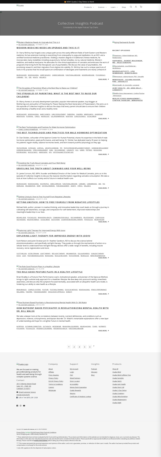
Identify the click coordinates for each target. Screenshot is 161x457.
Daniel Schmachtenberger (28, 129)
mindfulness (89, 114)
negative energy (33, 220)
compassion (99, 217)
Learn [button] (113, 7)
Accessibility (74, 384)
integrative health (60, 328)
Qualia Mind (116, 372)
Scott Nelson (22, 253)
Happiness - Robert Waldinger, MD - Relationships (127, 61)
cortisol (40, 148)
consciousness (80, 116)
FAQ (71, 375)
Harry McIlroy (45, 75)
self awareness (76, 217)
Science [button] (101, 7)
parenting (71, 114)
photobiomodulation (35, 256)
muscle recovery (61, 256)
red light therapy (58, 253)
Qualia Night (116, 403)
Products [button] (88, 7)
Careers (51, 387)
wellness (42, 77)
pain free (29, 292)
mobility (69, 292)
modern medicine (88, 75)
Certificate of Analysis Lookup (80, 396)
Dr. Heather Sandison (27, 45)
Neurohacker (22, 75)
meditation (21, 116)
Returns (72, 393)
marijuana (20, 186)
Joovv (19, 256)
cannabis (20, 77)
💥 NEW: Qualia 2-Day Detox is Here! (79, 2)
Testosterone (22, 148)
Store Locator (75, 381)
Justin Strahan (33, 253)
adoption (69, 116)
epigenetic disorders (44, 328)
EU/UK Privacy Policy (56, 381)
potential (30, 116)
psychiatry (21, 328)
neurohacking (33, 75)
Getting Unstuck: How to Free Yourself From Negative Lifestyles (58, 202)
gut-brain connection (33, 326)
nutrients (102, 326)
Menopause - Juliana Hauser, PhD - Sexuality (126, 80)
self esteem (55, 220)
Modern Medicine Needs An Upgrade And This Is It (48, 48)
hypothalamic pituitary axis (63, 152)
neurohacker (99, 220)
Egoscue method (71, 290)
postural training (57, 290)
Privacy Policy (53, 378)
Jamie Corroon (55, 184)
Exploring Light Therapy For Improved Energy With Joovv (53, 236)
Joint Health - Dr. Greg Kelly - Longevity (127, 89)
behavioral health (45, 217)
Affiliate (51, 372)
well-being (21, 292)
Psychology (32, 217)
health (35, 77)
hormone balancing (24, 150)
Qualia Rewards (75, 390)
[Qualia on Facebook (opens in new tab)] (17, 405)
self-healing (21, 220)
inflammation (30, 186)
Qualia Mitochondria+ (120, 396)
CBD (30, 77)
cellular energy (84, 253)
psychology (30, 328)
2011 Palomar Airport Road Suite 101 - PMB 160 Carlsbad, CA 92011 (26, 386)
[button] (131, 7)
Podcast (94, 369)
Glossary (94, 372)
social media (91, 116)
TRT (61, 148)
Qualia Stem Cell (118, 387)
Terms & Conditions (56, 384)
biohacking (98, 150)
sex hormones (59, 150)
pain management (63, 186)
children (79, 114)
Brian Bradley (22, 290)
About (51, 369)
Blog (92, 375)
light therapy (45, 253)
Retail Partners (75, 378)
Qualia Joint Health (119, 384)
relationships (88, 217)
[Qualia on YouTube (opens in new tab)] (24, 405)
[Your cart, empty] (141, 7)
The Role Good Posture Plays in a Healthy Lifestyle (50, 272)
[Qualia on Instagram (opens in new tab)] (20, 405)
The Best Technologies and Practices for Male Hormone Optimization (62, 132)
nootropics (44, 184)
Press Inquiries (54, 375)
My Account (74, 369)
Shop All (115, 369)
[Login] (136, 7)
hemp (39, 186)
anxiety (73, 186)
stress (37, 116)
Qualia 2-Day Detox (119, 390)
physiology (88, 220)
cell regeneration (58, 116)
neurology (45, 116)
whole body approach (56, 292)
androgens (43, 152)
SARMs (82, 150)
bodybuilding (22, 152)
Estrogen (32, 148)
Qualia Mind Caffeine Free (121, 375)
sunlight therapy (97, 253)
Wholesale (52, 390)
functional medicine (73, 75)
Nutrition (20, 326)
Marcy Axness (45, 114)
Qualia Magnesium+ (119, 400)
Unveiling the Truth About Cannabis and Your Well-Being (54, 168)
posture (45, 290)
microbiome (56, 326)
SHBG (51, 150)
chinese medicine (58, 75)
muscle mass (33, 152)
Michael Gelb (21, 217)
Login (72, 372)
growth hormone (52, 148)
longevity (70, 150)
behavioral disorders (71, 326)
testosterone (74, 256)
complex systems (34, 290)
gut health (47, 326)
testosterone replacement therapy (77, 148)
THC (26, 77)
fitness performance (99, 290)
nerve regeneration (97, 256)
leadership (99, 114)
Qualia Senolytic (118, 378)
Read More (102, 79)
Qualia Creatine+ (118, 393)
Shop (124, 7)
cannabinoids (92, 184)
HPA (50, 152)
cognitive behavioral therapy (72, 220)
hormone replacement (100, 148)
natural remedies (48, 186)
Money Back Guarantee (78, 387)
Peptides (89, 150)
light (24, 256)
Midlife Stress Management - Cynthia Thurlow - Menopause (127, 99)
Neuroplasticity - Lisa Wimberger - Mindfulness (124, 72)
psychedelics (100, 75)
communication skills (61, 217)
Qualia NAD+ (117, 381)
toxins (95, 326)
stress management (40, 150)
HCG (77, 150)
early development (59, 114)
